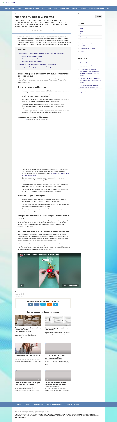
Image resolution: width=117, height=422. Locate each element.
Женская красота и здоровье (68, 8)
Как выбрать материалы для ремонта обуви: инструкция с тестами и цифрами (55, 384)
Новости (83, 8)
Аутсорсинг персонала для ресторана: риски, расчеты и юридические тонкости (55, 357)
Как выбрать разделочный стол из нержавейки (57, 329)
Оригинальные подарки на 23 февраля (32, 59)
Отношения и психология (96, 8)
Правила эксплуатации (72, 404)
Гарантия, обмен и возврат (54, 404)
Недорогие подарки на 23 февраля (32, 61)
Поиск (80, 14)
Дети (49, 8)
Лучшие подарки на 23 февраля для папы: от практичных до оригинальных (41, 53)
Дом (55, 8)
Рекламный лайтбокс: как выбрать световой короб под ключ (28, 383)
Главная (19, 404)
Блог (43, 8)
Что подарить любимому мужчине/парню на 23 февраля (36, 67)
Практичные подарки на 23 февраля (32, 56)
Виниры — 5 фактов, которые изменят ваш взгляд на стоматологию (88, 65)
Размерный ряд (38, 404)
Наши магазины (9, 8)
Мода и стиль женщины (32, 8)
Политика (27, 404)
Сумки (19, 8)
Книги (108, 8)
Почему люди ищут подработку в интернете (27, 356)
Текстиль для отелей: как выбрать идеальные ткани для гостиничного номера (28, 329)
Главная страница (19, 13)
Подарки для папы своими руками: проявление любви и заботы (38, 64)
